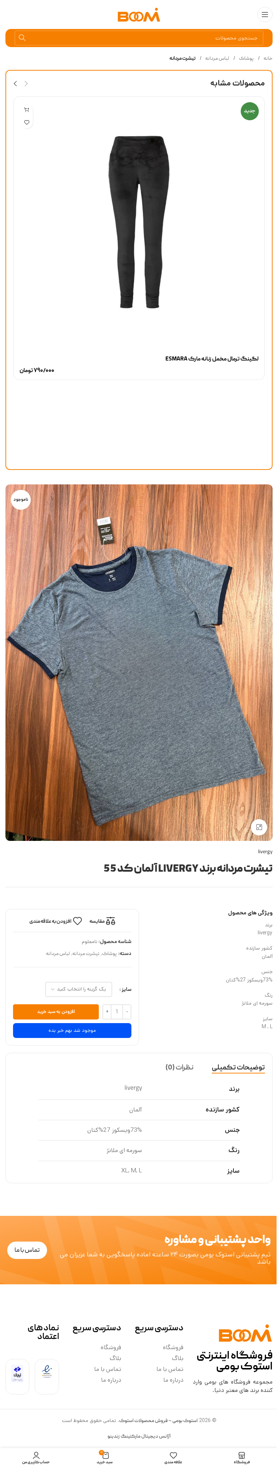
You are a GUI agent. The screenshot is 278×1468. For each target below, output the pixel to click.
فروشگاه (173, 1347)
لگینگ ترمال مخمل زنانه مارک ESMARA (211, 359)
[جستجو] (22, 38)
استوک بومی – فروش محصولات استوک (158, 1421)
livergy (265, 852)
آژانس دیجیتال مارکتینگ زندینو (139, 1436)
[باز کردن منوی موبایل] (265, 14)
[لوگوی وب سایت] (139, 14)
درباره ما (173, 1380)
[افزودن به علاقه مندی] (26, 122)
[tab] (238, 1068)
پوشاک (246, 58)
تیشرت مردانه (182, 58)
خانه (268, 58)
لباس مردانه (217, 58)
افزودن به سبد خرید (56, 1011)
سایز (126, 989)
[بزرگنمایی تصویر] (259, 827)
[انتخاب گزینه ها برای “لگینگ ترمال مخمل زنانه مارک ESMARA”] (26, 109)
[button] (26, 83)
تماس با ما (170, 1369)
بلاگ (178, 1358)
